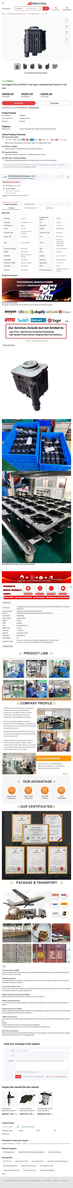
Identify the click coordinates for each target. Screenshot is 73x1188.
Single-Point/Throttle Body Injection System (31, 1152)
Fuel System (44, 14)
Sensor (21, 1130)
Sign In (5, 195)
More (3, 1174)
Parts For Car (7, 1161)
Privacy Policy (64, 1180)
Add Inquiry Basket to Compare (36, 73)
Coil (55, 1130)
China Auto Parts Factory (28, 1166)
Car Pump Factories (37, 1161)
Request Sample (34, 107)
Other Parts (5, 1134)
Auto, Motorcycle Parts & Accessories (16, 14)
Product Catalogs (28, 1127)
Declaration (56, 1180)
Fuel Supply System (9, 1152)
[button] (64, 208)
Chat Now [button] (55, 103)
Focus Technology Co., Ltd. (24, 1180)
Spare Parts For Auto (21, 1161)
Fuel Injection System (54, 1152)
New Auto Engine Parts (10, 1166)
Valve (38, 1130)
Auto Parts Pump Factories (11, 1170)
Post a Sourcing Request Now (57, 1077)
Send (18, 1076)
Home (3, 14)
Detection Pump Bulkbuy (47, 1170)
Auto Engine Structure (33, 14)
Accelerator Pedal (7, 1130)
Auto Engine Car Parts (46, 1166)
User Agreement (47, 1180)
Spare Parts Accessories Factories (57, 1161)
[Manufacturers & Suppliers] (36, 3)
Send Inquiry (18, 103)
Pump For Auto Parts (29, 1170)
